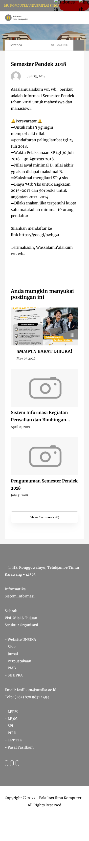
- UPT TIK (13, 740)
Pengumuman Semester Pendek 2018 (44, 484)
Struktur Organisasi (21, 625)
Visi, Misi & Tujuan (21, 618)
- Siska (11, 647)
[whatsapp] (6, 763)
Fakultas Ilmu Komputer (60, 798)
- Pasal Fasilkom (19, 747)
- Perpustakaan (18, 661)
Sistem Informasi (20, 596)
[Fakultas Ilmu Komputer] (16, 17)
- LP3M (11, 718)
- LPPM (11, 711)
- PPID (10, 733)
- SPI (9, 726)
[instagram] (12, 763)
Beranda (16, 45)
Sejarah (11, 611)
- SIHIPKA (14, 675)
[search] (68, 17)
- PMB (10, 668)
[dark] (76, 18)
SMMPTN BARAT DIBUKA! (44, 351)
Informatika (15, 589)
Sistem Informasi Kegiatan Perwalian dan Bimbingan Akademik (39, 416)
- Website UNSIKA (20, 639)
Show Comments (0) (44, 517)
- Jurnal (11, 654)
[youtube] (17, 763)
